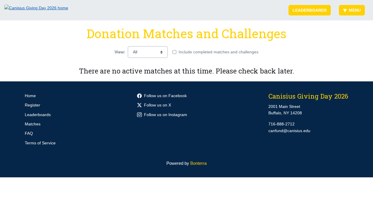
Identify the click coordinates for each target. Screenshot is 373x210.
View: (120, 52)
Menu (355, 10)
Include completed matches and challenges (218, 52)
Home (30, 95)
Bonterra (198, 163)
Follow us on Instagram (165, 114)
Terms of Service (40, 143)
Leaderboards (310, 10)
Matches (33, 124)
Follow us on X (157, 105)
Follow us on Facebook (165, 95)
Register (32, 105)
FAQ (29, 133)
